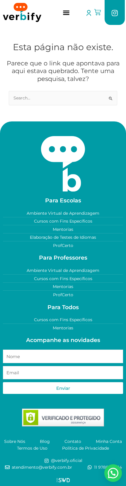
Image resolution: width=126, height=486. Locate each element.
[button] (66, 12)
